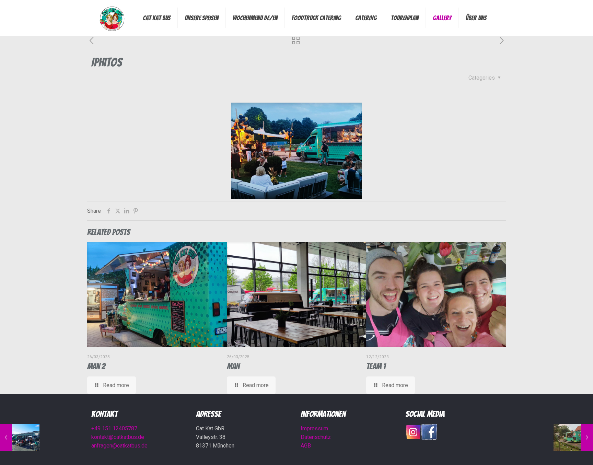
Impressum (314, 428)
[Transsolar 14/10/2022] (573, 437)
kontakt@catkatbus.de (117, 437)
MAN (233, 366)
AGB (306, 445)
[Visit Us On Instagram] (413, 437)
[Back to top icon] (560, 451)
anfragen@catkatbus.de (119, 445)
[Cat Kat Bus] (112, 17)
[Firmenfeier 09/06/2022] (19, 437)
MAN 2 (96, 366)
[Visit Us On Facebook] (429, 437)
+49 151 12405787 (114, 428)
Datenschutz (316, 437)
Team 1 (376, 366)
